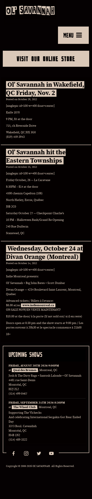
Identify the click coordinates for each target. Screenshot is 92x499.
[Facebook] (14, 453)
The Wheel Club (24, 407)
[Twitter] (39, 453)
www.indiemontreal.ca (38, 305)
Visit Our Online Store (46, 59)
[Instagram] (26, 453)
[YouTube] (51, 453)
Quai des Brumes (24, 370)
